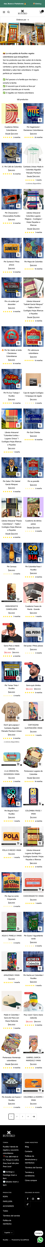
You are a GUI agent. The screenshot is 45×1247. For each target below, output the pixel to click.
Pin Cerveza (11, 566)
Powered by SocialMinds (20, 1240)
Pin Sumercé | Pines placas (11, 263)
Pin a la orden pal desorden (12, 303)
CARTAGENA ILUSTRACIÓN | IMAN (33, 726)
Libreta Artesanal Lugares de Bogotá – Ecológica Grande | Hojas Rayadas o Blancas (33, 855)
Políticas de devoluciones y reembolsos (31, 1159)
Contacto (28, 1151)
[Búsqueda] (8, 12)
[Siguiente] (34, 1116)
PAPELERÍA (7, 1201)
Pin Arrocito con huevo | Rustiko (11, 1099)
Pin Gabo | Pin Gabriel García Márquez (11, 483)
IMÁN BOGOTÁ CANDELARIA (11, 608)
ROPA (5, 1196)
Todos (5, 1211)
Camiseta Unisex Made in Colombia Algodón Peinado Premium (33, 170)
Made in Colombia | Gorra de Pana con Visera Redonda (11, 1018)
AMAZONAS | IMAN (11, 975)
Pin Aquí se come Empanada (12, 898)
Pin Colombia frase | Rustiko (33, 568)
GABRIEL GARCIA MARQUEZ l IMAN (33, 1059)
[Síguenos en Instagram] (33, 1198)
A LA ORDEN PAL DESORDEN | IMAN (11, 773)
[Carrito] (41, 12)
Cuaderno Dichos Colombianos (12, 129)
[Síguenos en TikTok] (27, 1204)
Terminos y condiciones (30, 1174)
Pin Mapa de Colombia (33, 261)
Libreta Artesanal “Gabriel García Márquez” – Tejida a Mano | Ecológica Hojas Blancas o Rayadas (33, 307)
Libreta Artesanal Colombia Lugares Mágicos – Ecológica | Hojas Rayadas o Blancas (33, 219)
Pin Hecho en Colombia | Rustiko (33, 977)
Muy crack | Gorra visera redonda (33, 1016)
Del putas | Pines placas (33, 645)
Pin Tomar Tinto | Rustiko (12, 687)
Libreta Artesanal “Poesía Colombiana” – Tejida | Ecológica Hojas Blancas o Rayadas (12, 525)
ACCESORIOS (8, 1206)
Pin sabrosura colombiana (33, 352)
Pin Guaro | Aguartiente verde (33, 937)
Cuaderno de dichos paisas (33, 522)
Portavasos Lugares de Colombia (33, 773)
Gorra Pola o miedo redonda (11, 647)
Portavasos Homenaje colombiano (12, 1059)
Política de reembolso (7, 1222)
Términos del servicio (11, 1215)
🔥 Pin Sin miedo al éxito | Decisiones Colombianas (12, 353)
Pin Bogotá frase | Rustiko (11, 812)
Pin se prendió (33, 481)
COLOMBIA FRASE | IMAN (33, 812)
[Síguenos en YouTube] (38, 1198)
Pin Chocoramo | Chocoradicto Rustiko (11, 214)
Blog (27, 1146)
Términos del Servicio (33, 1167)
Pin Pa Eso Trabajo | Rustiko (11, 394)
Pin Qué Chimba (33, 432)
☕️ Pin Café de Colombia (12, 166)
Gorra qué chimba (33, 685)
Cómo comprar (31, 1180)
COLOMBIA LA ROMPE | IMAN (33, 1099)
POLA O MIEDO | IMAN (11, 850)
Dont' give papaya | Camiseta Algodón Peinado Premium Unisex (11, 728)
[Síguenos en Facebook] (27, 1198)
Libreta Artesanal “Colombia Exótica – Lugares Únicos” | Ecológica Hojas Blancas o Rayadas (11, 438)
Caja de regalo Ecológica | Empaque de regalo (33, 394)
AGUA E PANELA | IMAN (11, 935)
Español (7, 1232)
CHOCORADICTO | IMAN (33, 896)
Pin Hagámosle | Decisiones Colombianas (33, 129)
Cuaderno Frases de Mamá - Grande (33, 608)
